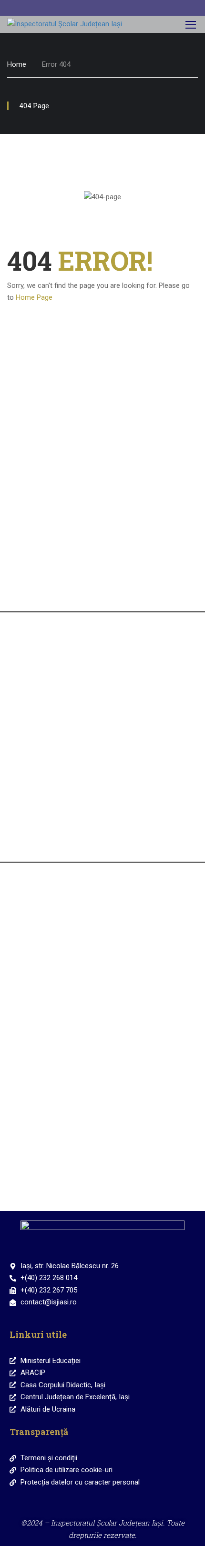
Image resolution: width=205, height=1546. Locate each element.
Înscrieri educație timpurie (103, 411)
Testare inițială (103, 973)
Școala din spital (103, 1162)
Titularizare (103, 782)
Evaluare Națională (103, 531)
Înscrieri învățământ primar (102, 471)
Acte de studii (103, 842)
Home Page (34, 297)
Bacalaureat (102, 662)
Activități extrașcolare (102, 1033)
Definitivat (102, 722)
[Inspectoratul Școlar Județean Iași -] (68, 24)
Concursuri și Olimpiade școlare (103, 913)
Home (16, 64)
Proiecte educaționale (102, 1093)
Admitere (102, 591)
